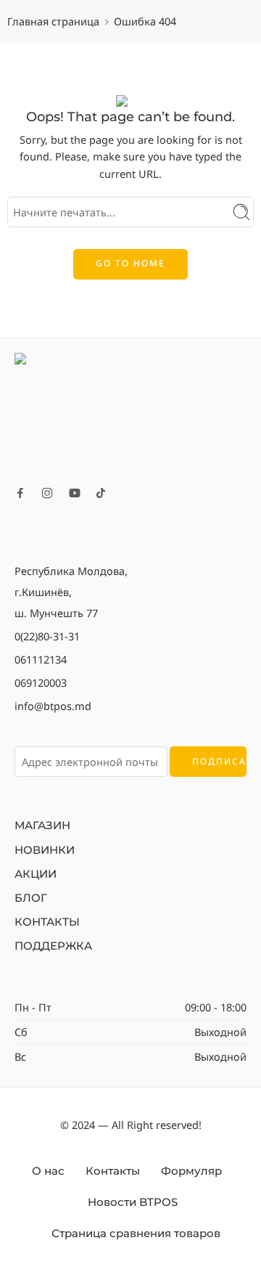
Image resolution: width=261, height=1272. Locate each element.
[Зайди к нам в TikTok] (101, 493)
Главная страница (53, 21)
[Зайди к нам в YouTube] (74, 493)
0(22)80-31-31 (47, 636)
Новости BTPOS (133, 1202)
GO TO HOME (130, 263)
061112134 (40, 659)
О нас (48, 1171)
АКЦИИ (35, 874)
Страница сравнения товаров (135, 1233)
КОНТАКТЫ (47, 922)
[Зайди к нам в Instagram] (47, 493)
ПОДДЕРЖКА (53, 946)
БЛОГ (30, 898)
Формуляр (191, 1171)
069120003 (40, 682)
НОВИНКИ (44, 850)
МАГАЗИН (42, 825)
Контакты (113, 1171)
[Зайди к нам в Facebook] (20, 493)
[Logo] (130, 414)
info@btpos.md (52, 705)
